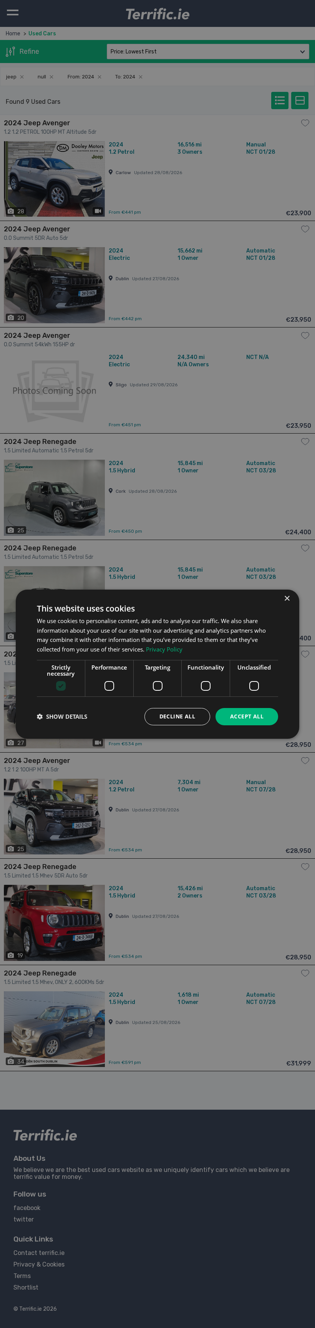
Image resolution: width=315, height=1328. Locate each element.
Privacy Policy (164, 649)
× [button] (287, 598)
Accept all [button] (247, 716)
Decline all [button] (177, 716)
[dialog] (157, 663)
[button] (62, 716)
